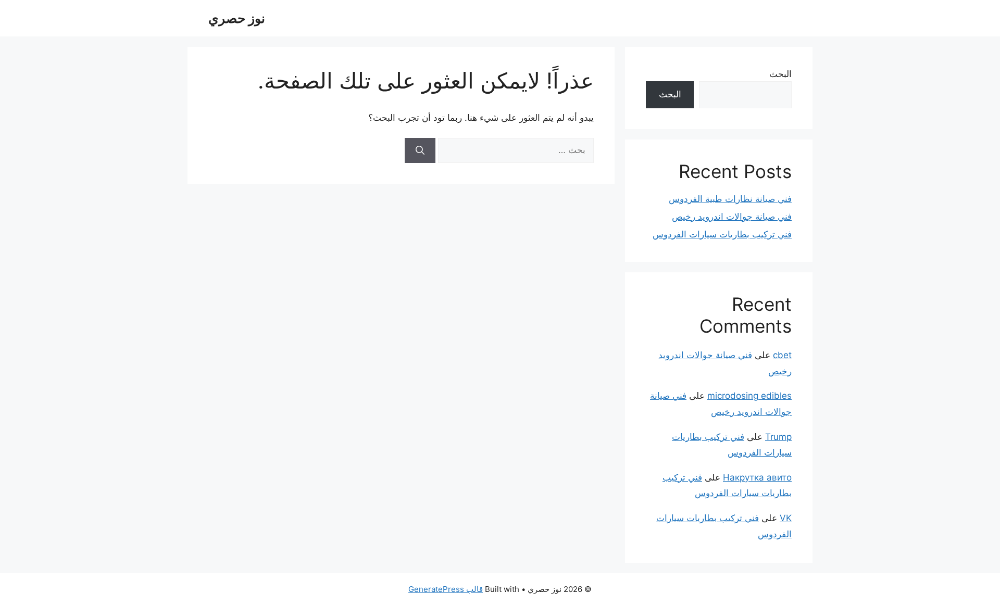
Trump (778, 437)
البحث (780, 74)
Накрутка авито (757, 477)
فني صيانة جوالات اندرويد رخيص (732, 216)
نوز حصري (236, 18)
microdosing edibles (749, 395)
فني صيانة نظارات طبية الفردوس (730, 199)
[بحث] (420, 150)
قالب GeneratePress (445, 589)
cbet (782, 355)
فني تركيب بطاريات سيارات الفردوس (722, 234)
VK (786, 518)
